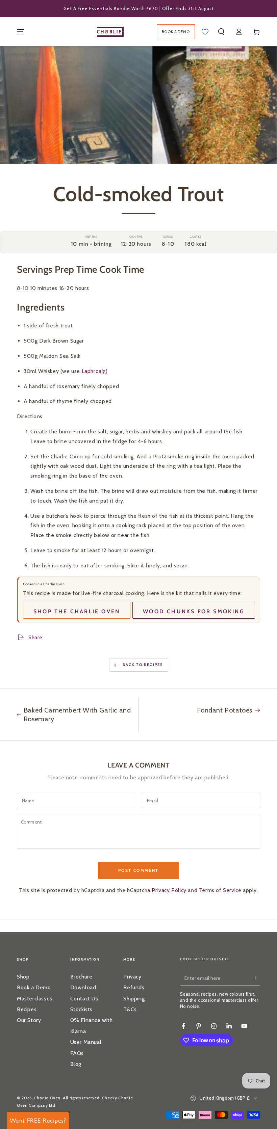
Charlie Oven (47, 1097)
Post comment (138, 870)
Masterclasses (34, 998)
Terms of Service (220, 890)
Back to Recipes (143, 664)
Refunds (133, 987)
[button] (221, 31)
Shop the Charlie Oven (76, 611)
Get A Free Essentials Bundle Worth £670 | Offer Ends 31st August (139, 8)
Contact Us (84, 998)
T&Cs (129, 1009)
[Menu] (20, 31)
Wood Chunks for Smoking (194, 611)
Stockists (81, 1009)
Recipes (26, 1009)
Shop (23, 976)
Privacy (132, 976)
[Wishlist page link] (205, 32)
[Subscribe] (256, 978)
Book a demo (176, 31)
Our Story (29, 1020)
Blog (75, 1064)
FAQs (77, 1053)
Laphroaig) (95, 371)
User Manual (86, 1042)
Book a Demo (34, 987)
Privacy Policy (169, 890)
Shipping (134, 998)
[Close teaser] (69, 1112)
